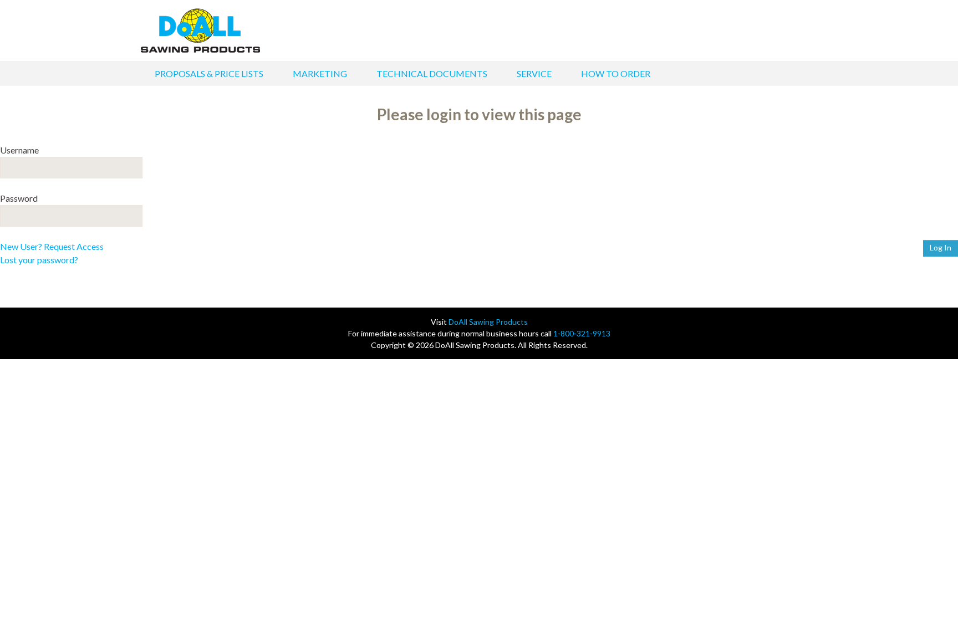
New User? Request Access (52, 246)
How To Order (615, 73)
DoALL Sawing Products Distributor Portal (200, 30)
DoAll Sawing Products (488, 321)
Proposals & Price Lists (209, 73)
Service (534, 73)
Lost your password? (39, 259)
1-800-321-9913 (581, 333)
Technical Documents (431, 73)
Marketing (320, 73)
